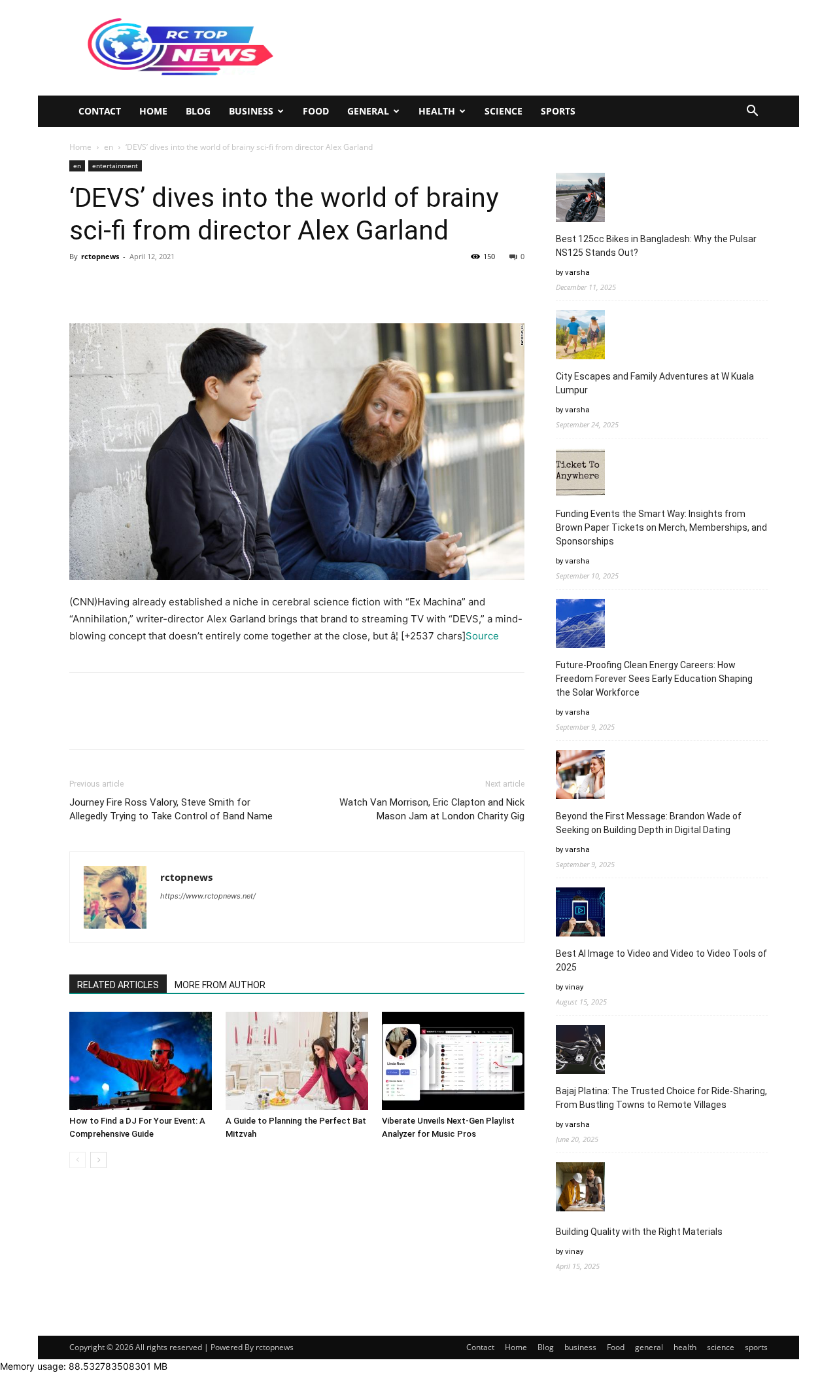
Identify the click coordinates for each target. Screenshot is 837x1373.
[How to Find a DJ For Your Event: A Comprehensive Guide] (140, 1061)
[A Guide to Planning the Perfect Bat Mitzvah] (297, 1061)
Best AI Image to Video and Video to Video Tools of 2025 (661, 960)
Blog (198, 111)
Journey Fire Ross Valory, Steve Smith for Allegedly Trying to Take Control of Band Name (171, 809)
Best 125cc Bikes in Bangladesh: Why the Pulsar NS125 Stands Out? (656, 246)
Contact (99, 111)
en (108, 146)
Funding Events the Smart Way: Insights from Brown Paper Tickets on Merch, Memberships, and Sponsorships (661, 527)
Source (482, 636)
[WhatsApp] (173, 286)
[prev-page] (77, 1160)
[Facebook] (82, 286)
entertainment (115, 165)
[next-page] (98, 1160)
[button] (752, 112)
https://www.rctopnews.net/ (208, 895)
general (368, 111)
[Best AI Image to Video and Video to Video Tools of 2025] (580, 913)
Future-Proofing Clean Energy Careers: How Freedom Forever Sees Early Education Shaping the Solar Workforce (654, 679)
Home (153, 111)
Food (316, 111)
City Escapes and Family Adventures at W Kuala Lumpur (655, 383)
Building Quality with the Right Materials (639, 1231)
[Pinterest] (142, 286)
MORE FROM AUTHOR (220, 985)
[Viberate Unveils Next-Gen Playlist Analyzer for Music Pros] (453, 1061)
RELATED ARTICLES (118, 985)
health (436, 111)
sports (558, 111)
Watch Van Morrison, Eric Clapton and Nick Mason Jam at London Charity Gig (431, 809)
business (251, 111)
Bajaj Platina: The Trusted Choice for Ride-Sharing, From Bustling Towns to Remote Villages (661, 1098)
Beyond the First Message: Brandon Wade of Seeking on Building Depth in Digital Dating (649, 823)
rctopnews (100, 256)
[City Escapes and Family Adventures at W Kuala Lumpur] (580, 336)
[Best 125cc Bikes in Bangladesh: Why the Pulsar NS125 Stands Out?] (580, 199)
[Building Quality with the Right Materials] (580, 1188)
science (503, 111)
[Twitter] (112, 286)
